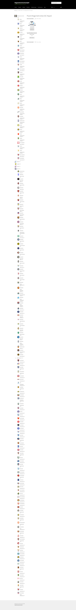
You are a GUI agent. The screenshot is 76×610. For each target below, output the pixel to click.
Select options (32, 37)
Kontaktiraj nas (40, 7)
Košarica (24, 7)
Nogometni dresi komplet (22, 3)
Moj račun (28, 7)
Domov (16, 7)
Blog (45, 7)
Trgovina (19, 7)
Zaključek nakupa (33, 7)
